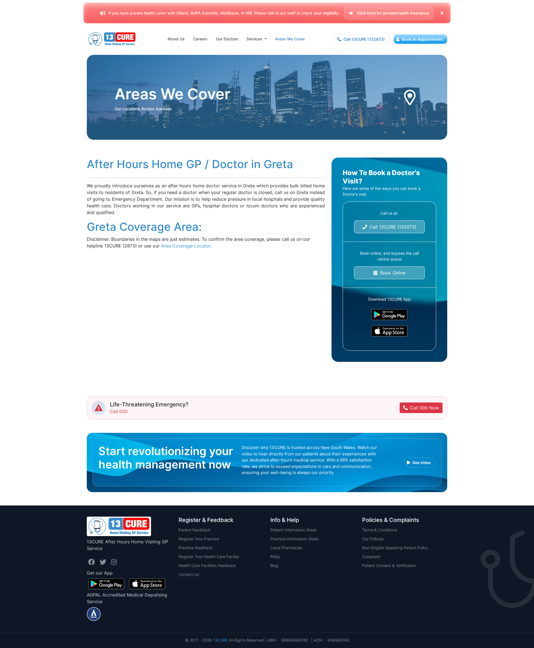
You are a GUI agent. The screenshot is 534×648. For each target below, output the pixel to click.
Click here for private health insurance (392, 13)
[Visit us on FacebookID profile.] (92, 562)
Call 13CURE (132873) (364, 39)
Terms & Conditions (379, 529)
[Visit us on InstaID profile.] (114, 562)
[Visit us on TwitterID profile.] (104, 562)
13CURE (220, 640)
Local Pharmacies (286, 547)
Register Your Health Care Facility (209, 556)
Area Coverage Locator (185, 246)
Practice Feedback (196, 547)
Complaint (371, 556)
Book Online (391, 273)
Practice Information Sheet (294, 538)
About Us (176, 38)
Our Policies (373, 538)
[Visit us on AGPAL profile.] (94, 613)
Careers (200, 38)
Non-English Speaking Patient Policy (395, 547)
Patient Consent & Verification (389, 565)
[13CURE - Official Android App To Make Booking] (389, 314)
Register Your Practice (199, 538)
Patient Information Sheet (293, 529)
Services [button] (254, 38)
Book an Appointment (422, 39)
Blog (274, 565)
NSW (275, 574)
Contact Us (189, 574)
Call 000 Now (424, 408)
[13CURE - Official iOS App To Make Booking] (389, 331)
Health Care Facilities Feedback (207, 565)
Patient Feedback (195, 529)
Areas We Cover (290, 38)
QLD (274, 583)
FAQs (275, 556)
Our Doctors (227, 38)
